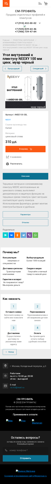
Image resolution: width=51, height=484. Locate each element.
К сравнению (15, 157)
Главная (6, 40)
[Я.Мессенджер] (5, 235)
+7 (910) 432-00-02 (25, 23)
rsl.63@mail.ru (17, 387)
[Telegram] (23, 235)
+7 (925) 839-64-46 (25, 29)
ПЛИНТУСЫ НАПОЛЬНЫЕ (23, 40)
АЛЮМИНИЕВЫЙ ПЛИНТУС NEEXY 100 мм (20, 45)
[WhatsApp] (35, 235)
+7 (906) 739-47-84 (25, 31)
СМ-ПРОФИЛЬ (25, 11)
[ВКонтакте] (11, 235)
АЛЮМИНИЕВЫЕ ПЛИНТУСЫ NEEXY (17, 43)
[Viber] (29, 235)
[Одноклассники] (17, 235)
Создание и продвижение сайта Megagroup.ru (25, 476)
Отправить (25, 458)
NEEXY (8, 120)
